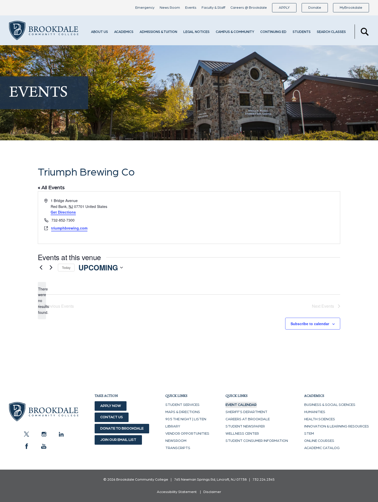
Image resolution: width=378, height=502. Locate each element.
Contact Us (111, 417)
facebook (26, 446)
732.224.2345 (264, 479)
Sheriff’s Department (246, 412)
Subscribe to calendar (310, 323)
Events (190, 8)
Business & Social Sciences (329, 405)
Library (172, 426)
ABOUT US (99, 32)
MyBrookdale (351, 8)
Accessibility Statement (177, 492)
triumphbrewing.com (69, 228)
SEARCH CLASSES (331, 32)
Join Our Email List (118, 440)
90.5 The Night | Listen (185, 419)
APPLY (284, 8)
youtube (44, 446)
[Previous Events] (41, 267)
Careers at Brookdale (248, 419)
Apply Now (110, 406)
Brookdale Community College (43, 31)
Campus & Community (235, 32)
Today (66, 267)
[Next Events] (51, 267)
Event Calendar (241, 405)
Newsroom (175, 441)
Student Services (182, 405)
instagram (44, 434)
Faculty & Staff (213, 8)
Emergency (145, 8)
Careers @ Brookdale (248, 8)
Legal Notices (196, 32)
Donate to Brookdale (121, 428)
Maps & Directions (182, 412)
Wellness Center (242, 433)
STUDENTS (302, 32)
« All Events (51, 187)
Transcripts (177, 448)
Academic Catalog (322, 448)
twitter (26, 434)
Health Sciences (319, 419)
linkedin (61, 434)
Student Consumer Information (257, 441)
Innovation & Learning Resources (336, 426)
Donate (314, 8)
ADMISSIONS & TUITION (158, 32)
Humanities (314, 412)
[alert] (42, 300)
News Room (170, 8)
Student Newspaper (245, 426)
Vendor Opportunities (187, 433)
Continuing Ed (273, 32)
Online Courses (319, 441)
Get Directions (63, 212)
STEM (309, 433)
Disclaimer (212, 492)
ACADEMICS (123, 32)
